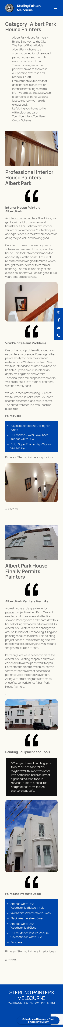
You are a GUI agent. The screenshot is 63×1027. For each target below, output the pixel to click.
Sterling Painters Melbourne (29, 8)
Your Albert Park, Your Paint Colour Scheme (29, 118)
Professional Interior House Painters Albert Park (29, 177)
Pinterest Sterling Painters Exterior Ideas (30, 951)
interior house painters (23, 218)
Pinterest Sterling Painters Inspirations (29, 457)
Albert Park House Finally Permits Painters (26, 571)
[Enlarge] (9, 8)
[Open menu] (56, 8)
